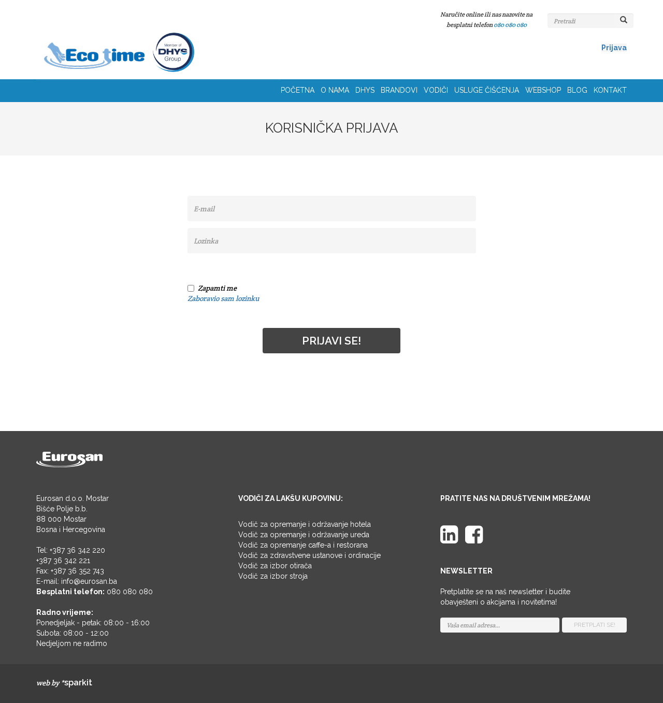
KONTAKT (610, 90)
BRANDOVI (399, 90)
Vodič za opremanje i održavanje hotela (304, 524)
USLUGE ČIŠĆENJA (486, 90)
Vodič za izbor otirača (275, 566)
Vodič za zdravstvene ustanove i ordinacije (309, 555)
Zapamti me (217, 288)
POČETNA (297, 90)
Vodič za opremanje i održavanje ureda (303, 534)
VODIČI (436, 90)
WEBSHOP (543, 90)
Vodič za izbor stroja (273, 576)
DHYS (364, 90)
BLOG (577, 90)
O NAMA (335, 90)
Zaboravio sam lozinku (223, 298)
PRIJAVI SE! (331, 340)
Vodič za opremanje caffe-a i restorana (303, 545)
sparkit (78, 682)
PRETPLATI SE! (594, 624)
